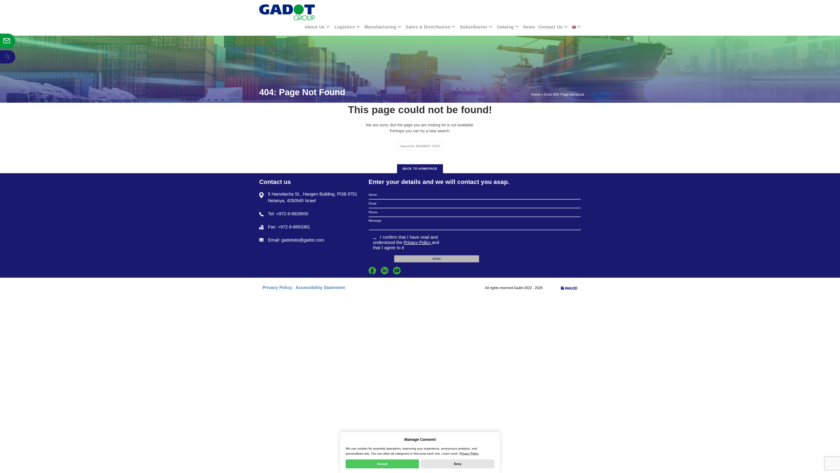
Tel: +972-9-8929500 (288, 213)
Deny (458, 464)
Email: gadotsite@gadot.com (296, 240)
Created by (552, 288)
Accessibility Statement (320, 287)
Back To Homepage (420, 168)
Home (536, 94)
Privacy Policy (418, 242)
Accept (382, 464)
